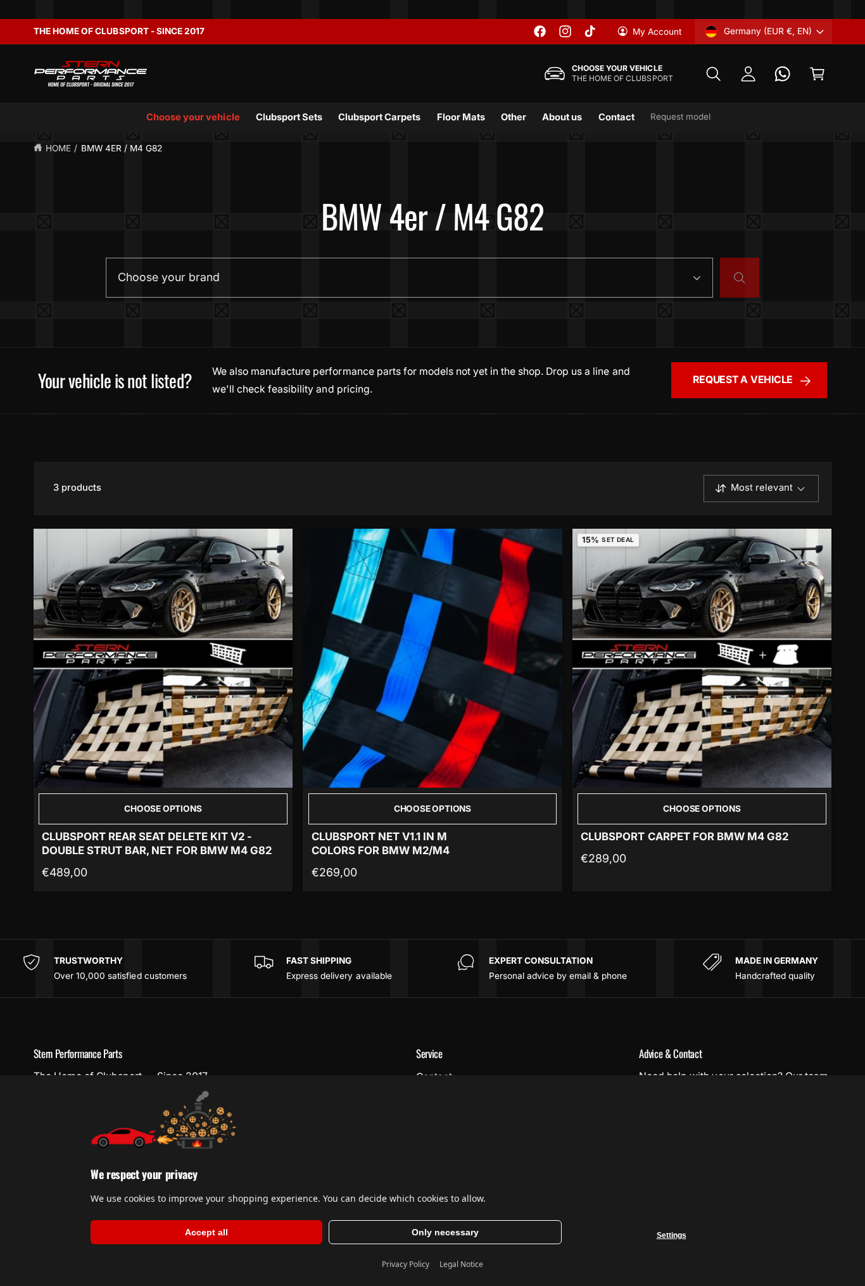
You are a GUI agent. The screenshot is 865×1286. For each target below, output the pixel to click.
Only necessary (445, 1232)
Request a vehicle (743, 380)
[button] (713, 73)
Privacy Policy (405, 1264)
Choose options (162, 809)
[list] (432, 968)
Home (58, 148)
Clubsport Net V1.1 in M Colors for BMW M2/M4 (381, 843)
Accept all (206, 1232)
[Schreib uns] (783, 73)
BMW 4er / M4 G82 (121, 148)
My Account (657, 32)
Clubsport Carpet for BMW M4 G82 (684, 836)
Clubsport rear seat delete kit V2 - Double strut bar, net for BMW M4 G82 (157, 843)
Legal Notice (461, 1264)
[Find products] (739, 278)
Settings (671, 1235)
